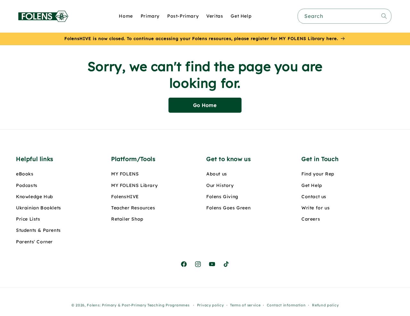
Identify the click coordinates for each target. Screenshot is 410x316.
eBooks (25, 174)
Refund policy (325, 305)
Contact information (286, 305)
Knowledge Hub (34, 196)
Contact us (313, 196)
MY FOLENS (125, 174)
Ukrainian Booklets (38, 208)
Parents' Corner (34, 242)
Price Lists (28, 219)
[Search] (384, 16)
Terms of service (245, 305)
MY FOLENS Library (134, 185)
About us (216, 174)
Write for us (315, 208)
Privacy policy (210, 305)
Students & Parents (38, 230)
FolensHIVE (125, 196)
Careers (310, 219)
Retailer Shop (127, 219)
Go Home (205, 105)
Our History (220, 185)
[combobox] (344, 16)
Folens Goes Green (228, 208)
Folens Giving (222, 196)
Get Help (311, 185)
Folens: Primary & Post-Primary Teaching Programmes (138, 305)
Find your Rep (317, 174)
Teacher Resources (133, 208)
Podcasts (26, 185)
